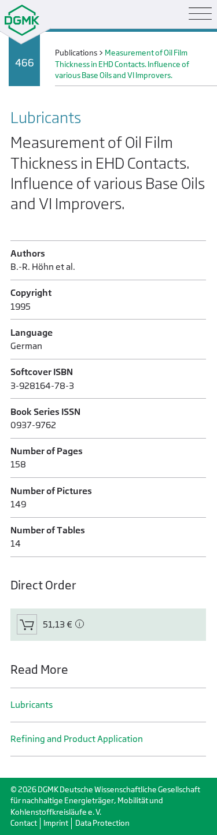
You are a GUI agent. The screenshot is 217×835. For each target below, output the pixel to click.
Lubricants (31, 704)
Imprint (55, 823)
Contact (23, 823)
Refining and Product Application (76, 738)
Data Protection (102, 823)
